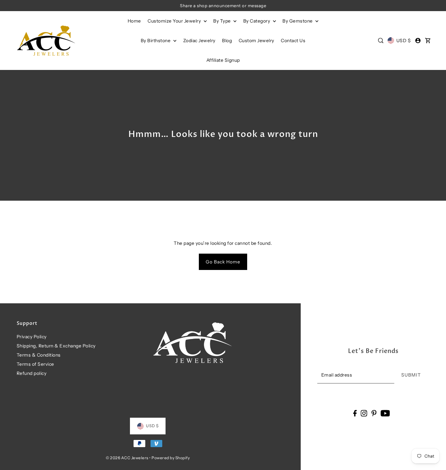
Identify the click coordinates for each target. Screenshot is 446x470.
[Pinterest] (373, 413)
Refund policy (32, 373)
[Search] (381, 40)
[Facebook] (355, 413)
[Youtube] (385, 413)
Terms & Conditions (39, 355)
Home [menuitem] (134, 21)
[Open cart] (428, 40)
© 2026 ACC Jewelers (127, 457)
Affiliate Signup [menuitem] (223, 60)
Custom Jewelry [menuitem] (256, 40)
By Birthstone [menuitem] (156, 40)
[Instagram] (364, 413)
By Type (222, 21)
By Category (257, 21)
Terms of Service (35, 364)
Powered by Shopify (170, 457)
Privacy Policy (32, 337)
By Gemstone (298, 21)
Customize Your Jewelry (175, 21)
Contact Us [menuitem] (293, 40)
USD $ (403, 40)
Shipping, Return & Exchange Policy (56, 346)
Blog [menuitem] (227, 40)
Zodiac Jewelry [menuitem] (199, 40)
